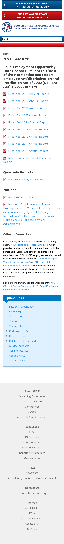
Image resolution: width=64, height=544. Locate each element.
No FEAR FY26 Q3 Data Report (28, 179)
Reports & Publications (32, 453)
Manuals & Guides (32, 447)
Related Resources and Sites (25, 341)
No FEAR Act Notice (21, 197)
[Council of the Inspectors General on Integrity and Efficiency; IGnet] (30, 27)
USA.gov (32, 529)
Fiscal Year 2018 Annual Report (28, 136)
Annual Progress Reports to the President (32, 478)
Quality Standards (19, 345)
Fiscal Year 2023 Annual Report (28, 100)
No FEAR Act (32, 508)
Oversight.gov (32, 458)
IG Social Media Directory (32, 493)
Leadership (15, 311)
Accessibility (32, 523)
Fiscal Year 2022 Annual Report (28, 108)
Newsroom (32, 473)
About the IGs (17, 355)
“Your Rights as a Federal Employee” (29, 244)
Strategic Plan (17, 326)
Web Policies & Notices (32, 518)
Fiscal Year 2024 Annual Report (28, 93)
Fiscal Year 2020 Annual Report (28, 122)
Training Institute (18, 350)
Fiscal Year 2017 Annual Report (28, 143)
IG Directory (32, 437)
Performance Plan (19, 331)
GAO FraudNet (17, 360)
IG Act (32, 432)
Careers (32, 412)
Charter (13, 321)
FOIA (32, 513)
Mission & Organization (22, 306)
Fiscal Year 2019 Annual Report (28, 129)
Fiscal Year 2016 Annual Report (28, 150)
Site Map (32, 503)
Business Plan (17, 336)
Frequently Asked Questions (32, 417)
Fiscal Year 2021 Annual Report (28, 115)
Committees (16, 316)
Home (6, 53)
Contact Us (32, 488)
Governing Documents (32, 396)
